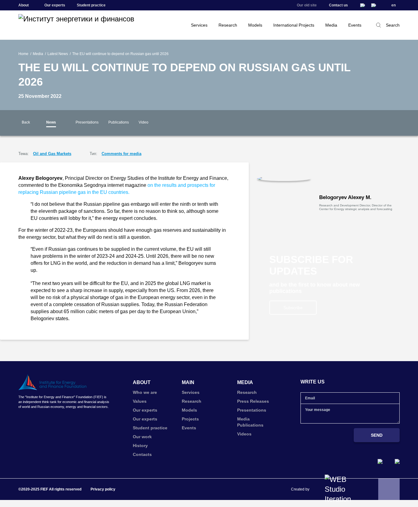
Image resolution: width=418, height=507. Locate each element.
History (140, 445)
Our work (142, 436)
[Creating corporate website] (341, 489)
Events (354, 25)
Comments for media (121, 153)
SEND (377, 435)
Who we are (145, 392)
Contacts (142, 454)
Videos (244, 433)
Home (23, 54)
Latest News (57, 54)
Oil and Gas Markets (52, 153)
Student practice (91, 5)
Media (331, 25)
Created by (300, 489)
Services (199, 25)
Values (140, 401)
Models (255, 25)
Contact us (338, 5)
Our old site (307, 5)
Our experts (54, 5)
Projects (190, 418)
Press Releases (253, 401)
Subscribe (293, 307)
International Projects (293, 25)
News (51, 122)
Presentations (87, 122)
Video (143, 122)
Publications (118, 122)
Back (26, 122)
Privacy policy (103, 489)
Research (227, 25)
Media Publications (250, 421)
